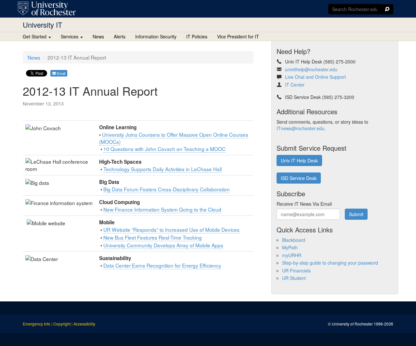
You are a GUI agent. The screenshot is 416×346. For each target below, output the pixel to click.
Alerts (119, 36)
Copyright (62, 323)
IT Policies (196, 36)
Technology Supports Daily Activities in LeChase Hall (162, 169)
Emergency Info (36, 323)
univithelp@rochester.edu (311, 69)
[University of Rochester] (47, 8)
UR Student (294, 278)
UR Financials (296, 270)
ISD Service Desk (299, 178)
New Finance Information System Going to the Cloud (162, 209)
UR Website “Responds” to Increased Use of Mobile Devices (171, 229)
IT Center (295, 84)
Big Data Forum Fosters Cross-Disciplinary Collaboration (166, 189)
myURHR (291, 255)
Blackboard (293, 240)
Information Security (155, 36)
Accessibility (84, 323)
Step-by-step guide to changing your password (330, 262)
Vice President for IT (238, 36)
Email (60, 73)
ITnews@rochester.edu (300, 128)
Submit (356, 214)
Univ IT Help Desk (299, 160)
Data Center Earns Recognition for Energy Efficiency (162, 265)
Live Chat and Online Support (315, 77)
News (98, 36)
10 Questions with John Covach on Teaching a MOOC (164, 148)
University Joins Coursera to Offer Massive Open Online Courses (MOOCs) (173, 138)
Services (70, 36)
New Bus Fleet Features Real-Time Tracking (152, 237)
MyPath (290, 247)
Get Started (35, 36)
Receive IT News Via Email (304, 204)
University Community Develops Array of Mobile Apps (163, 245)
